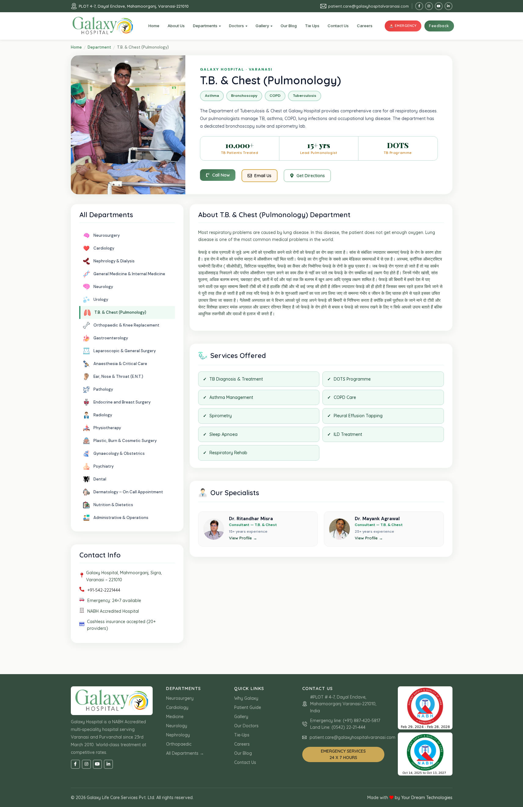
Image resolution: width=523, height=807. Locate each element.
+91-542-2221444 (103, 590)
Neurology (176, 725)
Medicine (174, 716)
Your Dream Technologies (426, 797)
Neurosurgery (180, 698)
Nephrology (178, 735)
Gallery (241, 716)
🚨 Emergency (402, 26)
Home (76, 47)
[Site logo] (103, 25)
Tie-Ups (241, 735)
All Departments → (185, 753)
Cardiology (177, 707)
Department (99, 47)
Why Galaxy (246, 698)
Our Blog (243, 753)
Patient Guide (247, 707)
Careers (242, 744)
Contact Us (245, 762)
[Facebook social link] (419, 6)
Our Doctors (246, 725)
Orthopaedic (178, 744)
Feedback (439, 26)
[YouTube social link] (439, 6)
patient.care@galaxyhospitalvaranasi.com (368, 6)
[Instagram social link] (429, 6)
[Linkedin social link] (448, 6)
